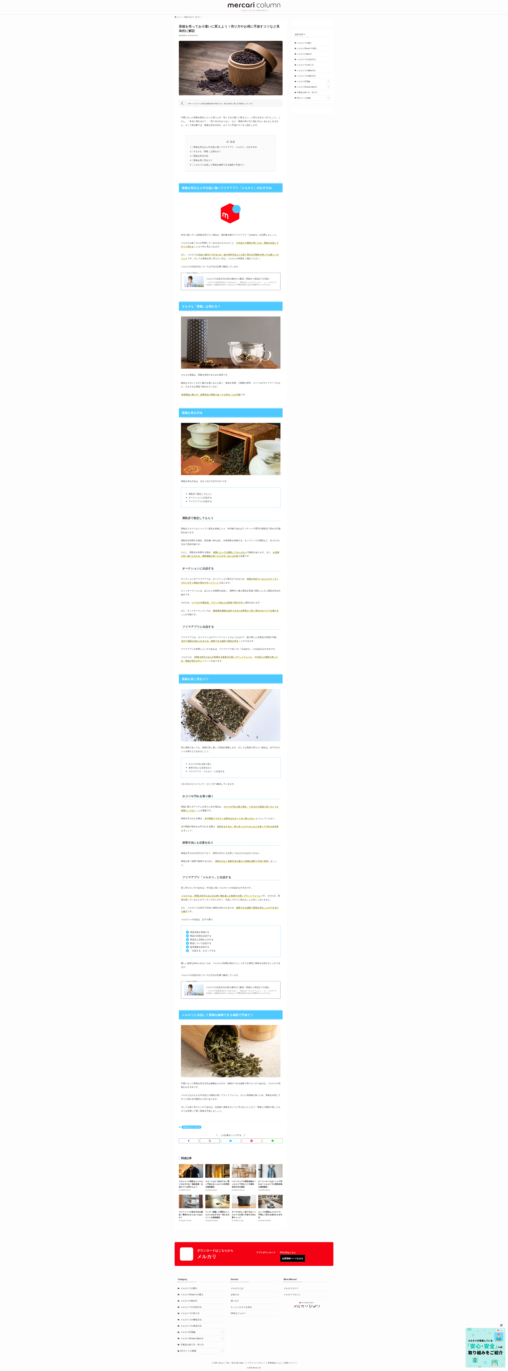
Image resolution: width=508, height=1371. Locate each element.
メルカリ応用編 (303, 81)
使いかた (235, 1300)
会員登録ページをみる (292, 1258)
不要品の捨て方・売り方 (191, 1127)
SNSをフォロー (238, 1313)
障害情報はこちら (275, 1362)
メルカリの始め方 (304, 53)
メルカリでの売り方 (305, 64)
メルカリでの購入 (304, 43)
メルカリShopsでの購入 (307, 48)
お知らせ (235, 1294)
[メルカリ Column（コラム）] (254, 4)
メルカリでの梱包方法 (306, 70)
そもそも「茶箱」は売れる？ (207, 151)
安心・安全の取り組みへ (235, 1362)
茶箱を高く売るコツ (202, 160)
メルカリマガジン (292, 1294)
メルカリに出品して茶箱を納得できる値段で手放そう (218, 164)
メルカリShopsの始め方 (307, 86)
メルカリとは (237, 1288)
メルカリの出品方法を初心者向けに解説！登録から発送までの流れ (237, 278)
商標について (289, 1362)
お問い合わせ (218, 1362)
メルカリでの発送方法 (306, 75)
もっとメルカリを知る (241, 1306)
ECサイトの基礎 (304, 98)
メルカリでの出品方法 (306, 59)
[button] (189, 1140)
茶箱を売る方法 (200, 155)
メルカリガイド (291, 1288)
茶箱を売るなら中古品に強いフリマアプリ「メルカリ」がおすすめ (225, 146)
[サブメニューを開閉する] (328, 81)
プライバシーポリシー (256, 1362)
